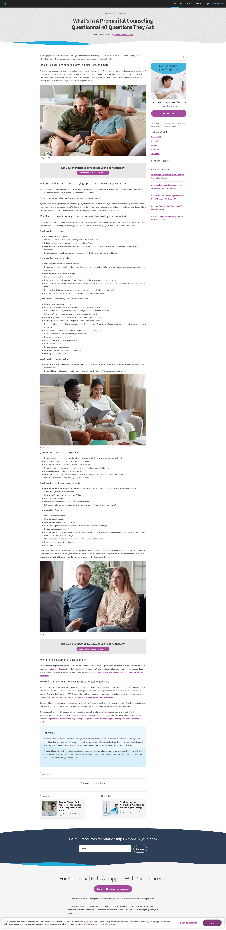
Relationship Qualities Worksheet (111, 672)
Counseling (120, 13)
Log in (207, 4)
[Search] (184, 57)
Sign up (140, 848)
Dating (154, 145)
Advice (175, 4)
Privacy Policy (88, 922)
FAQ (181, 4)
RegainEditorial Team (123, 34)
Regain (109, 712)
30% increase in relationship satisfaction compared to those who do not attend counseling (76, 697)
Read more (46, 774)
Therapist (155, 153)
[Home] (5, 3)
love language (60, 353)
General (154, 141)
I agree (212, 923)
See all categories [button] (160, 160)
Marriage (155, 149)
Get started (218, 4)
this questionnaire (58, 669)
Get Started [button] (169, 113)
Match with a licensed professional (93, 173)
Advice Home (106, 13)
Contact (198, 4)
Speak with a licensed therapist (113, 888)
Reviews (189, 4)
